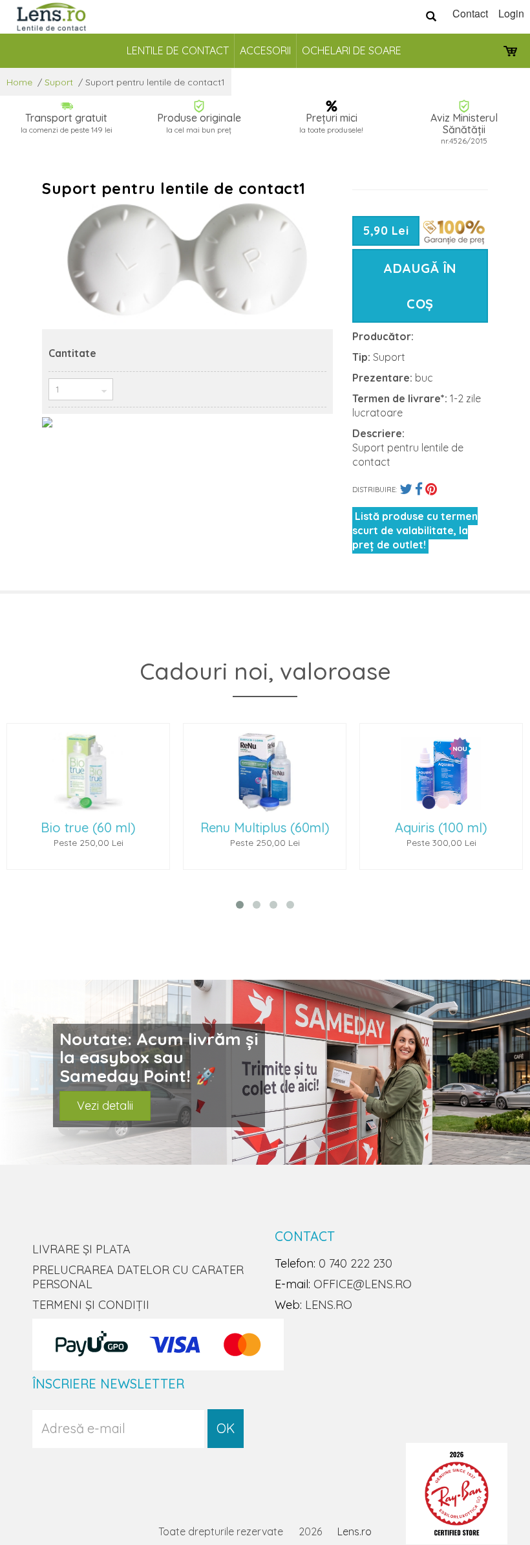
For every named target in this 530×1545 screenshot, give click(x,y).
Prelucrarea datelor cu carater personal (138, 1276)
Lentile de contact (178, 50)
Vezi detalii (105, 1105)
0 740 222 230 (355, 1263)
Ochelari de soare (351, 50)
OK (226, 1428)
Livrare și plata (81, 1249)
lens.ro (328, 1304)
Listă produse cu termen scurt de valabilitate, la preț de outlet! (415, 530)
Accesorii (265, 50)
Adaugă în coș (420, 286)
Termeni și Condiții (90, 1304)
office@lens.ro (362, 1284)
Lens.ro (354, 1531)
